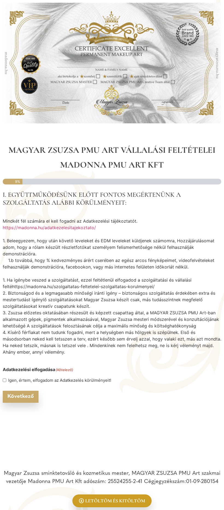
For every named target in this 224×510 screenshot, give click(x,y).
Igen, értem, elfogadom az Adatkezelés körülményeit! (59, 380)
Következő (20, 396)
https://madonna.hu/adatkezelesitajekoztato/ (49, 227)
